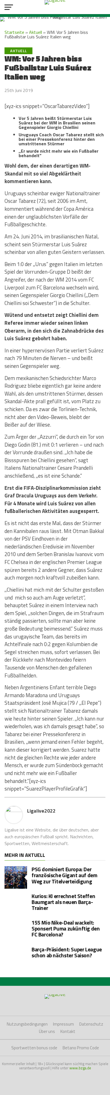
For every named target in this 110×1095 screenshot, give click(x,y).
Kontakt (67, 1031)
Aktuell (35, 32)
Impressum (63, 1024)
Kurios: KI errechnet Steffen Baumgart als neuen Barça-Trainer (63, 902)
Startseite (14, 32)
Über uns (47, 1031)
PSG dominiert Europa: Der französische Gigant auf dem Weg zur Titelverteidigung (64, 875)
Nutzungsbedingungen (27, 1024)
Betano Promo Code (81, 1047)
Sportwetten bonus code (34, 1047)
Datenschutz (91, 1024)
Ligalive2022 (41, 811)
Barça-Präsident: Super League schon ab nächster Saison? (67, 952)
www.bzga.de (80, 1068)
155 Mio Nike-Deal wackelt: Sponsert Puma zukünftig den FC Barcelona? (66, 928)
